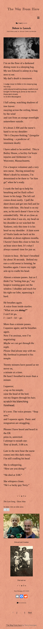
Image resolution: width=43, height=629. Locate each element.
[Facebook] (21, 596)
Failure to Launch (21, 28)
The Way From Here (14, 625)
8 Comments (22, 603)
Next (30, 612)
